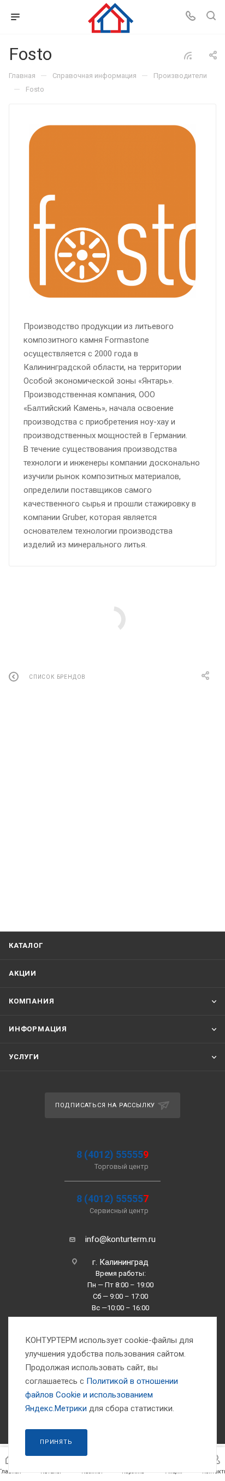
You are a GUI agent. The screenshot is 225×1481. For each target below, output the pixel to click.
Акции (23, 973)
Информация (38, 1029)
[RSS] (188, 56)
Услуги (24, 1057)
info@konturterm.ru (120, 1239)
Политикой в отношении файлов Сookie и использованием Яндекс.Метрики (101, 1394)
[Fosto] (112, 210)
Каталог (26, 945)
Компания (31, 1001)
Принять (56, 1442)
